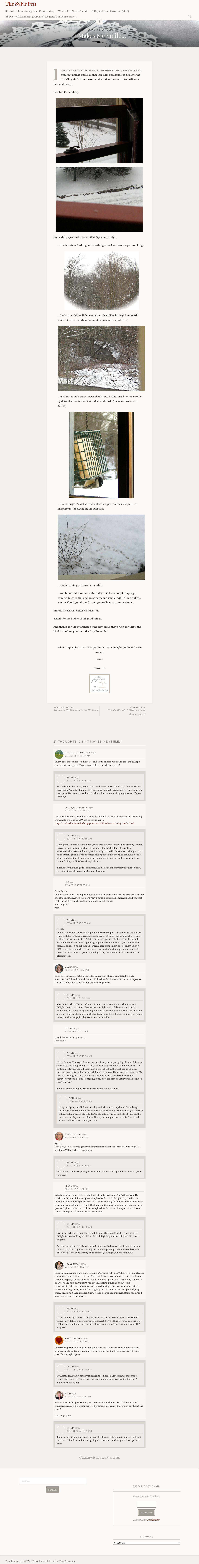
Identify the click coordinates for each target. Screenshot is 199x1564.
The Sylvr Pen (20, 3)
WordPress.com (67, 1561)
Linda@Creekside (76, 807)
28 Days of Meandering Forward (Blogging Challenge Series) (40, 16)
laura (68, 967)
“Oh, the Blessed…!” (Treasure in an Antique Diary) (126, 710)
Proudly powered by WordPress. (21, 1561)
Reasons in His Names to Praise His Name (75, 709)
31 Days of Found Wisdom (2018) (110, 11)
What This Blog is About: (72, 11)
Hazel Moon (72, 1264)
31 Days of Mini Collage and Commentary (30, 11)
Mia (67, 882)
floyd (68, 1186)
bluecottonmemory (77, 753)
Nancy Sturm (73, 1134)
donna (69, 1028)
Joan (68, 1393)
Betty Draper (73, 1338)
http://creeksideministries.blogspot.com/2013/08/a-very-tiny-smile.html (94, 823)
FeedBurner (153, 1519)
